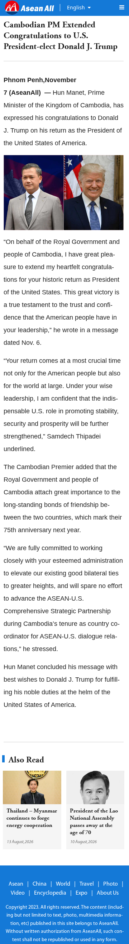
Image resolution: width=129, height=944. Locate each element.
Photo (110, 884)
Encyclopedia (50, 893)
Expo (81, 893)
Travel (87, 884)
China (40, 884)
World (63, 884)
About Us (108, 893)
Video (18, 893)
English (76, 7)
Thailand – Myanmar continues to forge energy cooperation (31, 817)
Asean (16, 884)
